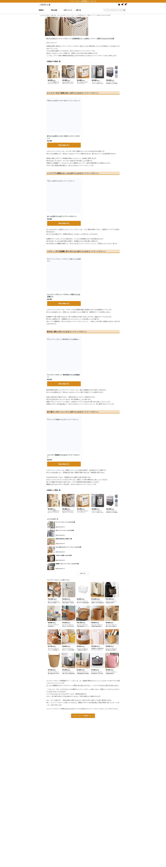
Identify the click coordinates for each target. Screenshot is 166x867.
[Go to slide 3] (62, 369)
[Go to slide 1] (60, 369)
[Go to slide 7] (66, 369)
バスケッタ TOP (44, 15)
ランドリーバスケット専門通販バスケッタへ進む (82, 716)
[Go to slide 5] (64, 369)
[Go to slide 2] (61, 369)
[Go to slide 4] (63, 369)
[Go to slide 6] (65, 369)
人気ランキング (68, 10)
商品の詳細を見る (64, 145)
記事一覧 (78, 10)
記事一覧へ (84, 573)
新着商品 (41, 10)
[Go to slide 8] (67, 369)
